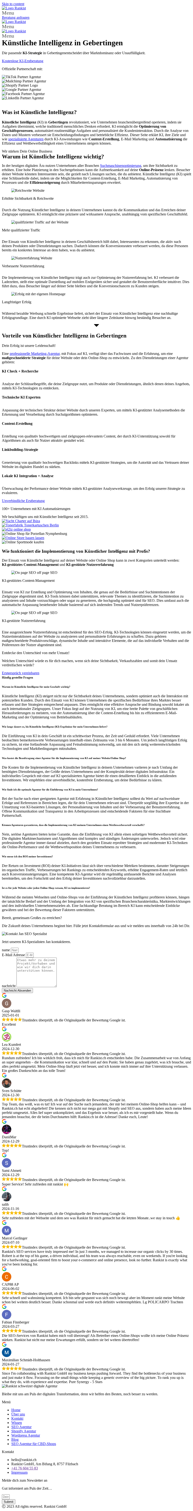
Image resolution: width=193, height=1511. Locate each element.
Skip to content (13, 4)
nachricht (9, 986)
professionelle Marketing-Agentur (35, 354)
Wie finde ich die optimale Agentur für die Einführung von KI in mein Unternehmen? (50, 789)
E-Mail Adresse (14, 955)
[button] (96, 12)
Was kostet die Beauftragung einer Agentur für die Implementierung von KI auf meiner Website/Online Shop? (64, 758)
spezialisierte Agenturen (26, 139)
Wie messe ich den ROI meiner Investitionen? (27, 856)
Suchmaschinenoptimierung (120, 166)
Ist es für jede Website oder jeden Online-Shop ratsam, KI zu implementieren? (46, 887)
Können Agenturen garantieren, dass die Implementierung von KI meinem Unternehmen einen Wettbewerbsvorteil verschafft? (73, 825)
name (6, 950)
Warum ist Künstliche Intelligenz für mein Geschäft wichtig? (36, 686)
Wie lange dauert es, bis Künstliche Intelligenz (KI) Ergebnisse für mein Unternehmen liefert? (55, 726)
